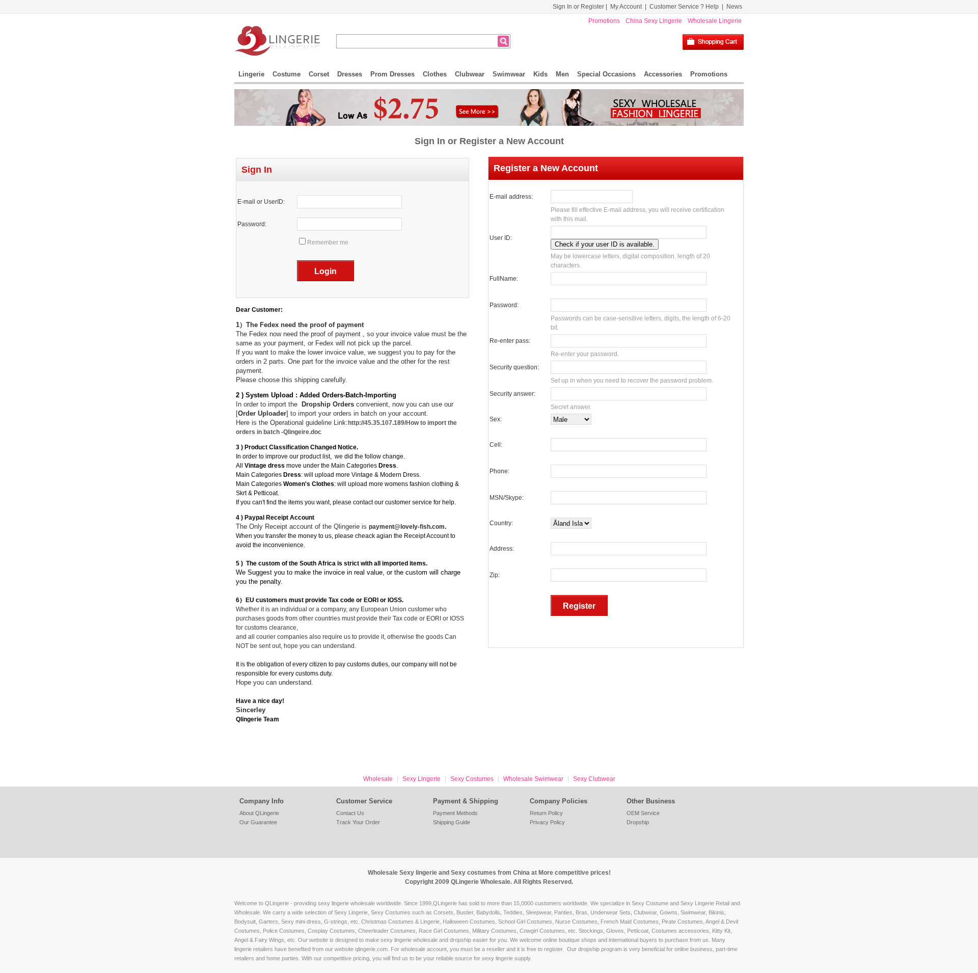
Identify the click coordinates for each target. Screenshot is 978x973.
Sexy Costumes (472, 778)
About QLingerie (259, 813)
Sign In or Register (578, 6)
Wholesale (378, 778)
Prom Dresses (392, 74)
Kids (540, 74)
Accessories (663, 74)
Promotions (604, 20)
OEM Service (643, 813)
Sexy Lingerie (421, 778)
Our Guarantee (258, 822)
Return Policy (546, 813)
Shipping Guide (451, 822)
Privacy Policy (547, 822)
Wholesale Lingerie (715, 20)
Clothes (435, 74)
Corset (319, 74)
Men (562, 74)
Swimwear (509, 74)
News (734, 6)
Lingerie (251, 74)
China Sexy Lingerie (654, 20)
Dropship (638, 822)
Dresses (349, 74)
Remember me (327, 242)
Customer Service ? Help (684, 6)
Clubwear (469, 74)
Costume (287, 74)
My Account (626, 6)
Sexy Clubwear (594, 778)
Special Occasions (606, 74)
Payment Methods (455, 813)
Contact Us (350, 813)
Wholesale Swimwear (533, 778)
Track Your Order (358, 822)
